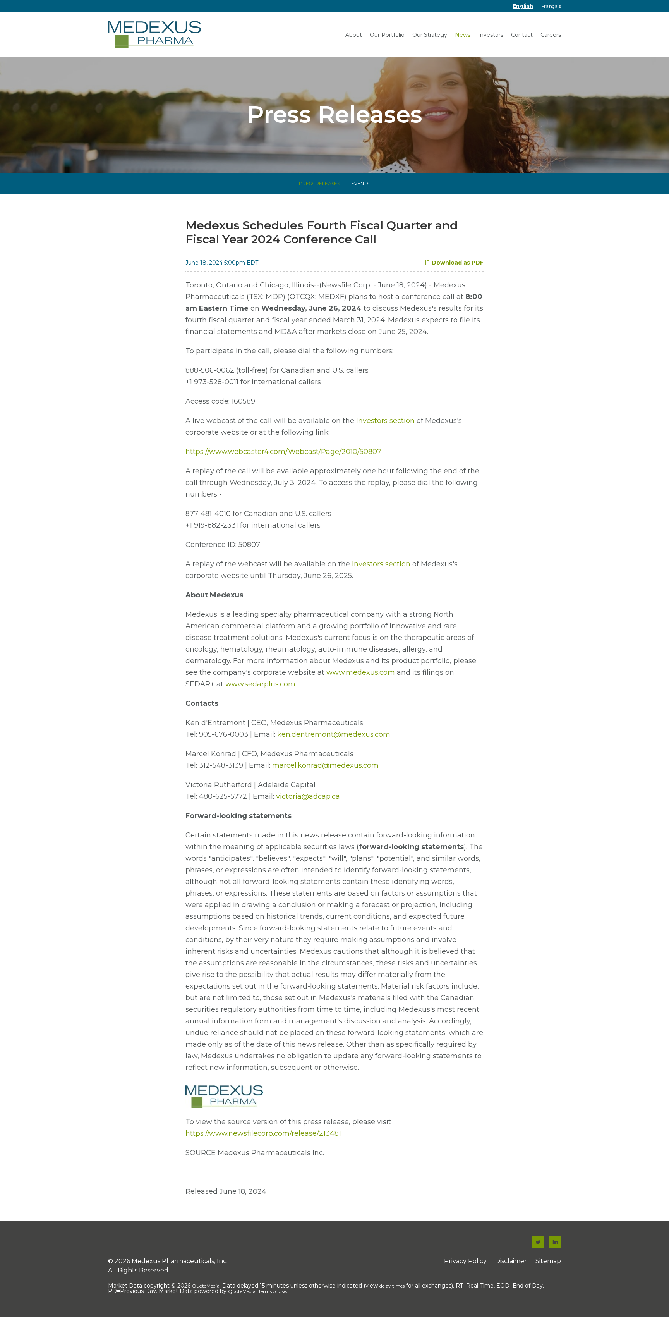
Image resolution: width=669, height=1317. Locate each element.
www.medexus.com (360, 672)
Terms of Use (272, 1291)
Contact (522, 34)
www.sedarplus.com (260, 684)
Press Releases (319, 183)
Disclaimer (511, 1261)
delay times (392, 1286)
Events (360, 183)
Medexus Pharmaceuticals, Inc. (180, 1261)
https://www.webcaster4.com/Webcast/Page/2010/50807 (283, 451)
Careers (550, 34)
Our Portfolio (387, 34)
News (462, 34)
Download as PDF (457, 262)
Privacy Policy (465, 1261)
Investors (490, 34)
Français (551, 6)
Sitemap (548, 1261)
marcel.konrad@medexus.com (325, 765)
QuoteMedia (206, 1286)
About (353, 34)
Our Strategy (429, 34)
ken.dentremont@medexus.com (333, 734)
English (523, 6)
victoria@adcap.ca (308, 796)
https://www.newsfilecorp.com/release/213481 (263, 1133)
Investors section (385, 420)
